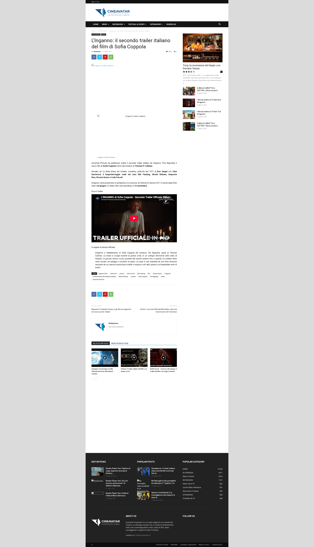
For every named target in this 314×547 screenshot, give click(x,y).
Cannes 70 (113, 273)
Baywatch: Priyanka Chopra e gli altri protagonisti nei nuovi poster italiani (111, 310)
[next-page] (96, 378)
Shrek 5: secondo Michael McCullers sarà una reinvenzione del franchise (158, 310)
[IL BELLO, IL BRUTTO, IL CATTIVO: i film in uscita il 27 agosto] (189, 91)
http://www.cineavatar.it (116, 327)
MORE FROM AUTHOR (119, 343)
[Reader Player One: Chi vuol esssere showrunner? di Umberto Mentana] (98, 484)
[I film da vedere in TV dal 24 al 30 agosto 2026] (189, 103)
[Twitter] (99, 57)
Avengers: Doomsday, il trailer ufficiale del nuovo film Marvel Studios (102, 371)
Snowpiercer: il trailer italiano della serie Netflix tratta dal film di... (163, 470)
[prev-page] (93, 378)
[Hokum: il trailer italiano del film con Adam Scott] (134, 357)
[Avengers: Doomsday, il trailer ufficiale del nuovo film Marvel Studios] (105, 357)
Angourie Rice (103, 273)
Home (94, 31)
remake (133, 276)
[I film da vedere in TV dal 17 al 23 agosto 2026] (189, 114)
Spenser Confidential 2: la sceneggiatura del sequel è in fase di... (163, 495)
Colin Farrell (131, 273)
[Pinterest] (105, 57)
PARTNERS (174, 545)
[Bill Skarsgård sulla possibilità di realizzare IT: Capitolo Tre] (143, 486)
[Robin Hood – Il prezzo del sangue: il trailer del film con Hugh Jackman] (163, 357)
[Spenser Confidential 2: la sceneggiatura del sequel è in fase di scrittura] (143, 495)
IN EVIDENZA (102, 31)
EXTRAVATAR (155, 24)
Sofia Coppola (142, 276)
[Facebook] (94, 57)
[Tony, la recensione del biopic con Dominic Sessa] (202, 47)
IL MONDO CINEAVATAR (188, 545)
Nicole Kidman (123, 276)
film (149, 273)
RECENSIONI (117, 24)
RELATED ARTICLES (100, 343)
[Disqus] (134, 416)
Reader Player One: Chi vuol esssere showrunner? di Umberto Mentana (117, 483)
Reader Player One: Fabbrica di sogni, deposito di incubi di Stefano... (118, 470)
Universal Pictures (98, 279)
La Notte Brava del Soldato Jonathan (104, 276)
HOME (95, 24)
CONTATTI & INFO (162, 545)
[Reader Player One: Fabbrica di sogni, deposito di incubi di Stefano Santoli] (98, 471)
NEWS (104, 24)
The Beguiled (154, 276)
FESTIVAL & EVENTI (136, 24)
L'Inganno (167, 273)
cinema (121, 273)
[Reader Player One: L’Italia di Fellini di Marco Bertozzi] (98, 496)
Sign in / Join (95, 2)
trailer (163, 276)
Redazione (97, 51)
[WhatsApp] (110, 57)
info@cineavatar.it (142, 535)
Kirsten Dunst (157, 273)
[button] (219, 24)
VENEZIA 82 (171, 24)
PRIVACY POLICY (204, 545)
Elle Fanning (141, 273)
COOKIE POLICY (217, 545)
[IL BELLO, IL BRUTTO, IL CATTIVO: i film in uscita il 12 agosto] (189, 126)
